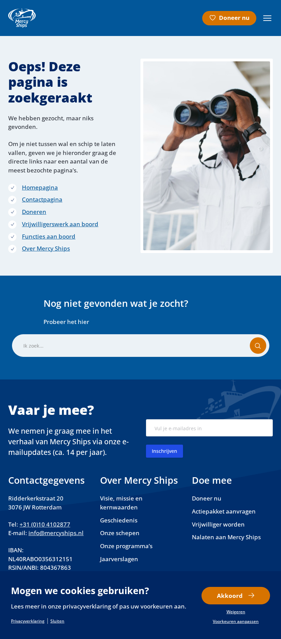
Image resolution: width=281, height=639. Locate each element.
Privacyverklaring (28, 621)
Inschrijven (164, 451)
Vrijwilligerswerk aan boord (60, 224)
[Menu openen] (267, 18)
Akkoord (230, 596)
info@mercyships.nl (56, 533)
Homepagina (40, 187)
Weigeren (236, 612)
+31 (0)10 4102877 (45, 524)
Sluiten (57, 621)
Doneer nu (234, 18)
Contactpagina (42, 199)
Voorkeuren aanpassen (236, 621)
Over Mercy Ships (46, 248)
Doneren (34, 212)
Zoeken (262, 348)
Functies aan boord (48, 236)
